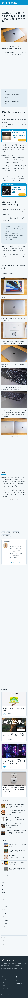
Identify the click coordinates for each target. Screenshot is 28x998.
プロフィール (4, 977)
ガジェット (4, 906)
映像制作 (3, 937)
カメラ (3, 903)
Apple (2, 879)
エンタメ (3, 899)
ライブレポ (4, 927)
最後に (6, 103)
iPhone (3, 885)
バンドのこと (4, 920)
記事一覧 (3, 979)
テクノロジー (4, 913)
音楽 (2, 944)
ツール (3, 982)
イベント (3, 896)
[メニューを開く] (25, 2)
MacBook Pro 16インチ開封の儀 (12, 101)
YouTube (3, 892)
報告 (2, 930)
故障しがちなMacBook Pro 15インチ (14, 94)
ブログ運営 (4, 923)
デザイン (3, 916)
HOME (2, 8)
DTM (2, 882)
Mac (7, 8)
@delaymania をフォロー (16, 562)
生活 (2, 940)
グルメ (3, 909)
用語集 (3, 985)
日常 (2, 933)
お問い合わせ (4, 988)
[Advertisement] (14, 73)
